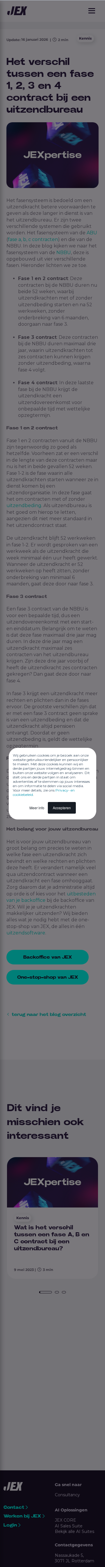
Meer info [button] (36, 807)
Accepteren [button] (62, 807)
